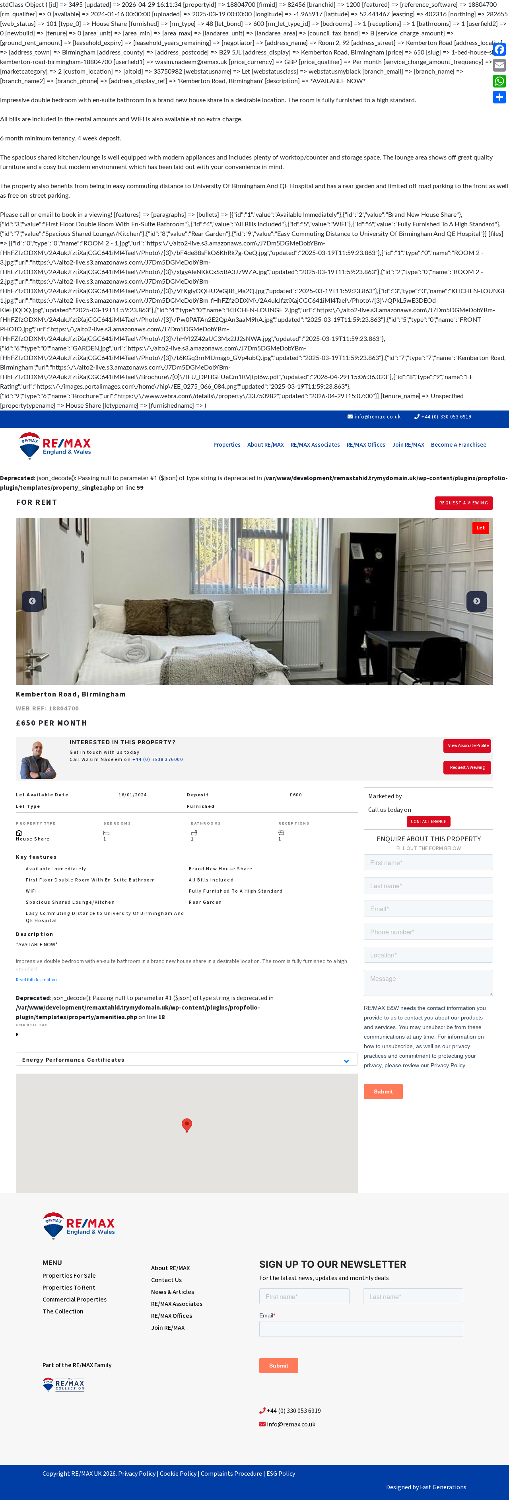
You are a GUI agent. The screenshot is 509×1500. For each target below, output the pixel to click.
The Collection (63, 1311)
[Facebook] (499, 49)
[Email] (499, 65)
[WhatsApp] (499, 81)
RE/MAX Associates (315, 445)
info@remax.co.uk (378, 416)
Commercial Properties (75, 1299)
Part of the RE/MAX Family (77, 1365)
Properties (227, 445)
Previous (32, 601)
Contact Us (166, 1280)
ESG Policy (280, 1473)
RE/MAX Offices (366, 445)
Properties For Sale (69, 1275)
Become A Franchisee (458, 445)
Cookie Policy (178, 1473)
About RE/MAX (265, 445)
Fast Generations (443, 1487)
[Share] (499, 97)
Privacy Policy (136, 1473)
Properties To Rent (69, 1287)
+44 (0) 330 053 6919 (446, 416)
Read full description (36, 980)
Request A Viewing (464, 503)
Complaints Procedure (231, 1473)
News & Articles (172, 1292)
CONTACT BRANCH (429, 822)
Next (476, 601)
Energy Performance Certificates (73, 1059)
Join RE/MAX (408, 445)
